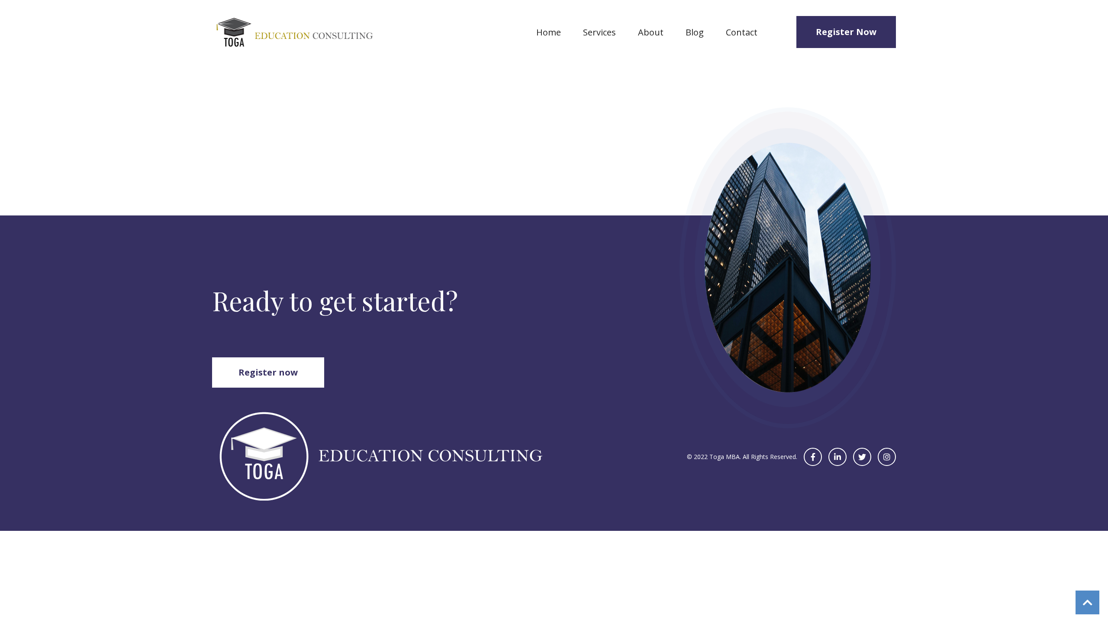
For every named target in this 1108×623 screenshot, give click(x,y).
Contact (741, 32)
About (651, 32)
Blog (695, 32)
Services (599, 32)
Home (548, 32)
